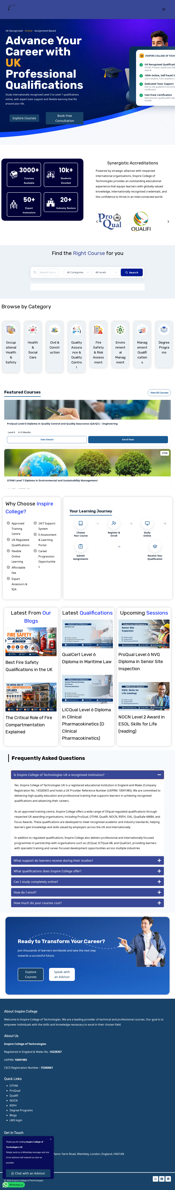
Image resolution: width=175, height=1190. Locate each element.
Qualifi (14, 1095)
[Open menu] (163, 9)
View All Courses (159, 392)
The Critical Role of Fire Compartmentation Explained (28, 725)
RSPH (13, 1105)
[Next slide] (168, 221)
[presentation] (31, 641)
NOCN (14, 1100)
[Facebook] (162, 1179)
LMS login (16, 1120)
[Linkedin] (168, 1179)
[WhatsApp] (155, 1179)
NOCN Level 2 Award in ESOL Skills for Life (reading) (141, 724)
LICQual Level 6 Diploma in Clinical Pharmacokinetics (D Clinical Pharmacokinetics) (86, 724)
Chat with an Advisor (30, 1173)
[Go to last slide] (97, 221)
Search (133, 272)
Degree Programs (21, 1110)
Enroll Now (128, 410)
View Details (47, 410)
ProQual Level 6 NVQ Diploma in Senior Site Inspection (140, 661)
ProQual (15, 1090)
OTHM (14, 1086)
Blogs (13, 1115)
